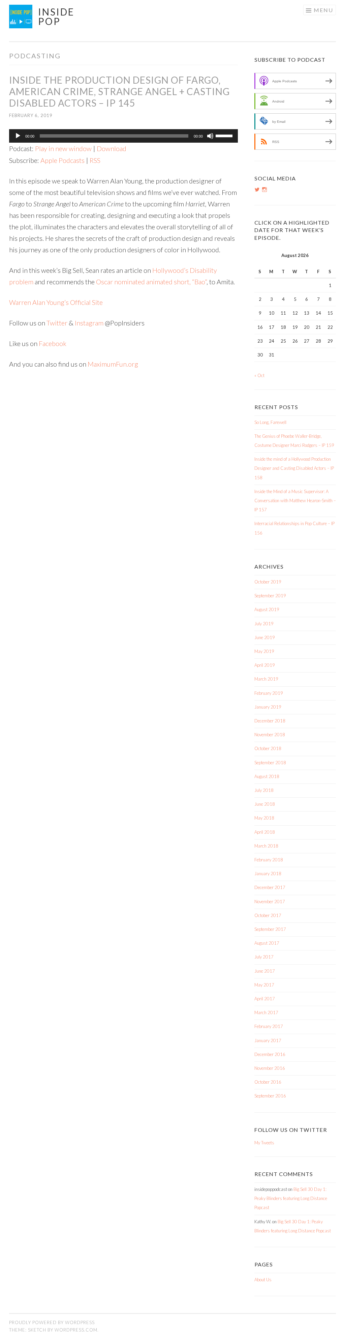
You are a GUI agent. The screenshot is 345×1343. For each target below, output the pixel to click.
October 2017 (267, 915)
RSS (95, 160)
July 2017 (264, 957)
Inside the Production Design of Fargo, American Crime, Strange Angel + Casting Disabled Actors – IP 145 (119, 91)
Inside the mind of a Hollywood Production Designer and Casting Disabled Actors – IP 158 (294, 468)
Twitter (56, 323)
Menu (323, 10)
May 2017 (264, 985)
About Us (263, 1279)
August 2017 (266, 943)
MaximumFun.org (113, 364)
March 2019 (266, 679)
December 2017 (269, 887)
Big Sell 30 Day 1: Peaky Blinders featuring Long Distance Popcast (290, 1198)
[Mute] (210, 136)
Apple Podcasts (62, 160)
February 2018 (268, 859)
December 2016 (269, 1054)
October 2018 (267, 748)
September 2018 (270, 762)
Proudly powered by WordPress (52, 1322)
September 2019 (270, 595)
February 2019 (268, 693)
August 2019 (266, 609)
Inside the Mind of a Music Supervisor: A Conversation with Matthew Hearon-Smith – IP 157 (295, 500)
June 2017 (264, 971)
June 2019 (264, 637)
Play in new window (63, 148)
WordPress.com (76, 1330)
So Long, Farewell (270, 422)
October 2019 (267, 581)
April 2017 (264, 998)
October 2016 (267, 1082)
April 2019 (264, 665)
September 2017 (270, 929)
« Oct (259, 375)
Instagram (89, 323)
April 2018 (264, 832)
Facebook (52, 343)
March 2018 (266, 846)
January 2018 (267, 873)
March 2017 (266, 1012)
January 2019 (267, 707)
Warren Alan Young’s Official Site (56, 302)
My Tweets (264, 1142)
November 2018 (269, 734)
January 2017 (267, 1040)
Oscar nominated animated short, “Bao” (151, 282)
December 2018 (269, 720)
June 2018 (264, 804)
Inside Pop (56, 16)
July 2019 (264, 623)
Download (111, 148)
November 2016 (269, 1068)
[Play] (17, 136)
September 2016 (270, 1095)
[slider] (225, 135)
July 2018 (264, 790)
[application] (123, 136)
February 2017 (268, 1026)
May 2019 (264, 651)
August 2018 (266, 776)
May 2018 (264, 818)
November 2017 (269, 901)
